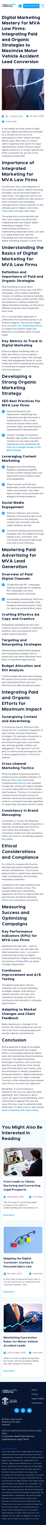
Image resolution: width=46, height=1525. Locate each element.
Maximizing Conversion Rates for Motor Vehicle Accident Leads (21, 1341)
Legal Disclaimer (9, 1449)
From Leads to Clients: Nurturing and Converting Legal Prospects (22, 1185)
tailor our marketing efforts (26, 326)
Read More (9, 1215)
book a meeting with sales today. (20, 1110)
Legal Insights (38, 1399)
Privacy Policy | (27, 1431)
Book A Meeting (31, 6)
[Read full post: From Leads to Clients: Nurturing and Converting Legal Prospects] (23, 1162)
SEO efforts (19, 783)
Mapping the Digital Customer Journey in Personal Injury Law (18, 1262)
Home (34, 1390)
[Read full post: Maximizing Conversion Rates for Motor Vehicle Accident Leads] (23, 1317)
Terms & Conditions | (11, 1431)
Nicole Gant (17, 116)
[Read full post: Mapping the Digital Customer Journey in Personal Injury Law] (23, 1240)
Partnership (37, 1403)
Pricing (35, 1394)
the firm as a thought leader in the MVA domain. (24, 447)
